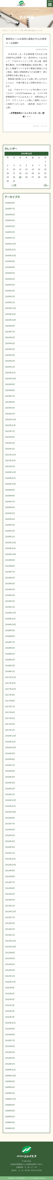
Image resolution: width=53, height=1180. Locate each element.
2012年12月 (10, 941)
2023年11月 (10, 373)
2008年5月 (10, 1122)
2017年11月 (10, 683)
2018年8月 (10, 636)
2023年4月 (10, 408)
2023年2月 (10, 414)
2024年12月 (10, 308)
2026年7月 (10, 209)
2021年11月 (10, 460)
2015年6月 (10, 830)
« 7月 (14, 185)
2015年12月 (10, 800)
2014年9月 (10, 871)
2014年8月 (10, 876)
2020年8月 (10, 496)
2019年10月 (10, 554)
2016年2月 (10, 789)
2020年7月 (10, 502)
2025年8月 (10, 267)
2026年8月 (10, 203)
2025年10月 (10, 256)
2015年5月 (10, 835)
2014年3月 (10, 900)
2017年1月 (10, 730)
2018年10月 (10, 624)
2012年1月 (10, 976)
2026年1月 (10, 238)
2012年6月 (10, 958)
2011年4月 (10, 1005)
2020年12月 (10, 472)
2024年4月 (10, 349)
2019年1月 (10, 607)
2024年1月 (10, 367)
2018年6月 (10, 648)
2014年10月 (10, 865)
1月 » (46, 185)
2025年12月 (10, 244)
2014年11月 (10, 859)
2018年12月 (10, 613)
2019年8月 (10, 566)
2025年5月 (10, 279)
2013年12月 (10, 911)
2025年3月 (10, 291)
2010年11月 (10, 1023)
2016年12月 (10, 736)
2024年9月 (10, 326)
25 (20, 177)
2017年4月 (10, 718)
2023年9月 (10, 384)
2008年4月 (10, 1128)
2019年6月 (10, 578)
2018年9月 (10, 630)
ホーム (5, 30)
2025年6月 (10, 273)
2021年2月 (10, 466)
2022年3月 (10, 443)
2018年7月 (10, 642)
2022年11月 (10, 425)
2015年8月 (10, 818)
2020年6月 (10, 507)
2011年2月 (10, 1017)
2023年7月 (10, 396)
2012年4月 (10, 970)
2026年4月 (10, 220)
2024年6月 (10, 337)
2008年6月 (10, 1117)
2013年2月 (10, 929)
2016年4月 (10, 777)
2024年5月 (10, 343)
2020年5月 (10, 513)
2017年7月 (10, 707)
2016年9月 (10, 753)
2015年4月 (10, 841)
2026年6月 (10, 215)
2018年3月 (10, 666)
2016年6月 (10, 771)
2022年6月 (10, 437)
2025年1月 (10, 302)
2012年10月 (10, 947)
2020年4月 (10, 519)
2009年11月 (10, 1070)
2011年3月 (10, 1011)
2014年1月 (10, 906)
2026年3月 (10, 226)
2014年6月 (10, 888)
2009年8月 (10, 1081)
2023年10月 (10, 379)
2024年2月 (10, 361)
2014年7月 (10, 882)
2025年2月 (10, 296)
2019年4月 (10, 589)
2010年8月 (10, 1035)
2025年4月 (10, 285)
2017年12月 (10, 677)
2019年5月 (10, 584)
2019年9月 (10, 560)
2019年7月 (10, 572)
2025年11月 (10, 250)
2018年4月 (10, 660)
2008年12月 (10, 1099)
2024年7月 (10, 332)
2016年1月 (10, 794)
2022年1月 (10, 449)
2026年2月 (10, 232)
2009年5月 (10, 1093)
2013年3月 (10, 923)
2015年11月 (10, 806)
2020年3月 (10, 525)
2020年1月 (10, 537)
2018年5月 (10, 654)
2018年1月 (10, 671)
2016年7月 (10, 765)
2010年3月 (10, 1058)
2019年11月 (10, 548)
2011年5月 (10, 999)
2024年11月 (10, 314)
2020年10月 (10, 484)
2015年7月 (10, 824)
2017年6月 (10, 712)
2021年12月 (10, 455)
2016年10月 (10, 748)
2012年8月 (10, 953)
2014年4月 (10, 894)
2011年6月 (10, 994)
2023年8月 (10, 390)
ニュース (44, 126)
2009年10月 (10, 1076)
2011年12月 (10, 982)
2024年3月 (10, 355)
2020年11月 (10, 478)
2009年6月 (10, 1087)
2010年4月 (10, 1052)
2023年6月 (10, 402)
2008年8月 (10, 1111)
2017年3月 (10, 724)
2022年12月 (10, 420)
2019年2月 (10, 601)
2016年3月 (10, 783)
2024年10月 (10, 320)
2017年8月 (10, 701)
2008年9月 (10, 1105)
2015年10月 (10, 812)
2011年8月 (10, 988)
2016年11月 (10, 742)
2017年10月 (10, 689)
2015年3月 (10, 847)
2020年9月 (10, 490)
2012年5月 (10, 964)
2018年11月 (10, 619)
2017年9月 (10, 695)
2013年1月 (10, 935)
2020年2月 (10, 531)
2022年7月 (10, 431)
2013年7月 (10, 917)
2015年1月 (10, 853)
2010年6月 (10, 1046)
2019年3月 (10, 595)
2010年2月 (10, 1064)
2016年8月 (10, 759)
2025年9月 (10, 261)
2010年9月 (10, 1029)
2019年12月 (10, 543)
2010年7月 (10, 1040)
